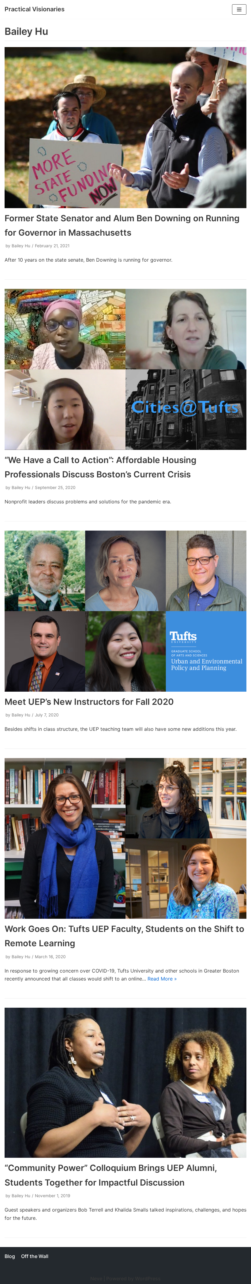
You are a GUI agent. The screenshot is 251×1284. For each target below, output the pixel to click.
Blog (10, 1256)
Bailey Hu (21, 245)
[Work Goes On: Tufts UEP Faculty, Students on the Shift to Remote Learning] (125, 838)
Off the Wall (34, 1256)
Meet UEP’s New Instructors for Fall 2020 (89, 702)
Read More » (162, 979)
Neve (96, 1278)
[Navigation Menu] (239, 9)
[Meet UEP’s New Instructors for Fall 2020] (125, 611)
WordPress (148, 1278)
